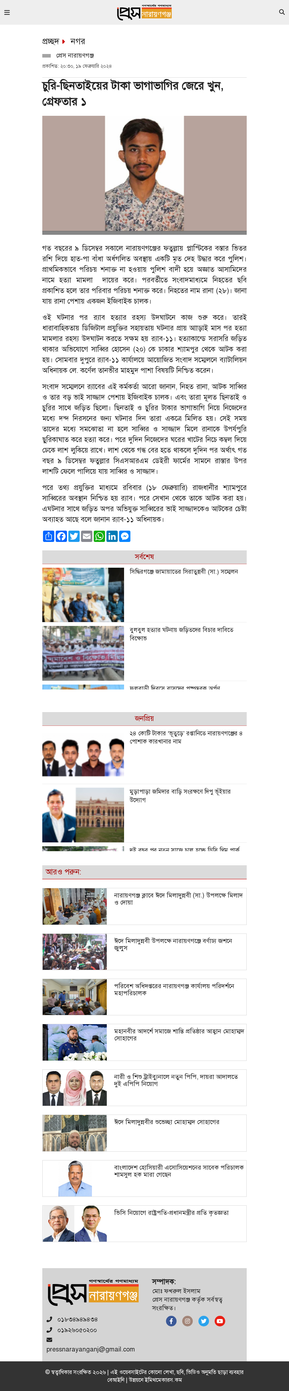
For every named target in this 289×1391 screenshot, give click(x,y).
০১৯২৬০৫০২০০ (76, 1330)
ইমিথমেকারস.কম (163, 1380)
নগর (78, 41)
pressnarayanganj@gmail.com (91, 1349)
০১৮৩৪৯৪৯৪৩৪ (77, 1319)
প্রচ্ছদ (50, 41)
